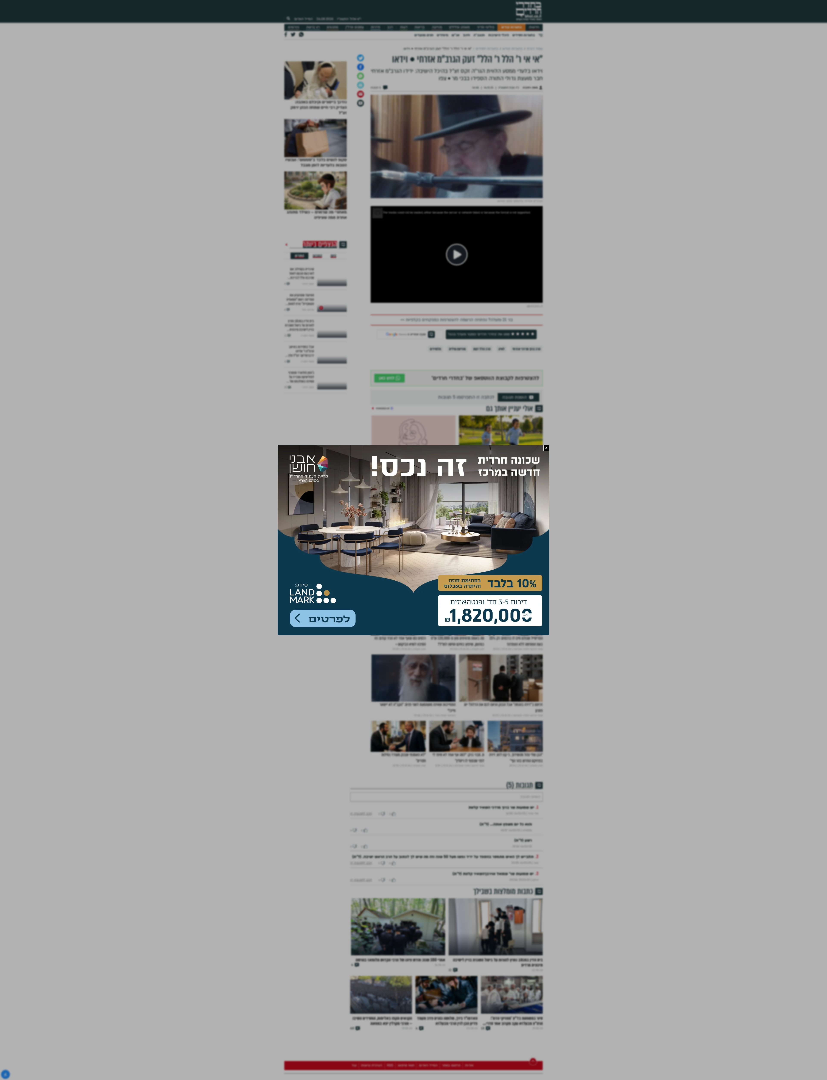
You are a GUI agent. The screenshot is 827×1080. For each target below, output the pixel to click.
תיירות (375, 27)
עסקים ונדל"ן (354, 27)
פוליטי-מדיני (485, 27)
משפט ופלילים (459, 27)
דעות (403, 27)
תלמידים (435, 458)
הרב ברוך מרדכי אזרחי (526, 458)
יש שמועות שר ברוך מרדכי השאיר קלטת (501, 930)
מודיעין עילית (457, 458)
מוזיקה (437, 27)
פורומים (293, 27)
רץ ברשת (313, 27)
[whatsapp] (360, 185)
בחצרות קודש (511, 27)
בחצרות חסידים (523, 35)
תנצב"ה (479, 35)
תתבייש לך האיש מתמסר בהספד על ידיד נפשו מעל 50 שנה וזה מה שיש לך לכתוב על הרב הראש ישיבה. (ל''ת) (443, 979)
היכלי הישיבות (498, 35)
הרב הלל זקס (482, 458)
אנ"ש (455, 35)
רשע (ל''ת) (523, 963)
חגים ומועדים (423, 35)
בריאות (420, 27)
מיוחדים (442, 35)
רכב (390, 27)
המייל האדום (303, 19)
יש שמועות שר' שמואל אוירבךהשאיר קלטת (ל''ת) (493, 996)
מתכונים (332, 27)
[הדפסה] (360, 194)
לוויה (501, 458)
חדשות (534, 27)
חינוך (466, 35)
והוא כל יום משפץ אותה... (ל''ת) (506, 947)
